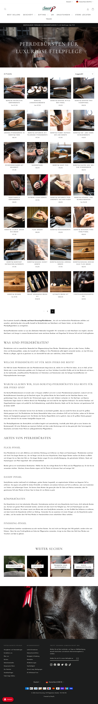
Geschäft (28, 15)
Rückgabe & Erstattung (33, 656)
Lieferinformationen (32, 650)
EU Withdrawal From (32, 672)
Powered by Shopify (49, 696)
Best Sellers (13, 15)
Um (52, 15)
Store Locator (83, 15)
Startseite (44, 38)
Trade (49, 19)
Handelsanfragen (8, 672)
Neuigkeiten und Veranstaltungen (13, 650)
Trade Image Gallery (9, 676)
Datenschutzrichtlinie (32, 653)
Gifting (42, 15)
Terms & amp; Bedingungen (34, 669)
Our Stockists (7, 669)
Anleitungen (64, 15)
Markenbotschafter (9, 663)
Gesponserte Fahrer (9, 666)
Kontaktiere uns (8, 653)
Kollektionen (51, 38)
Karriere (6, 659)
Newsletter (30, 659)
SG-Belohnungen (31, 663)
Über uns (6, 656)
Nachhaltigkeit (31, 666)
